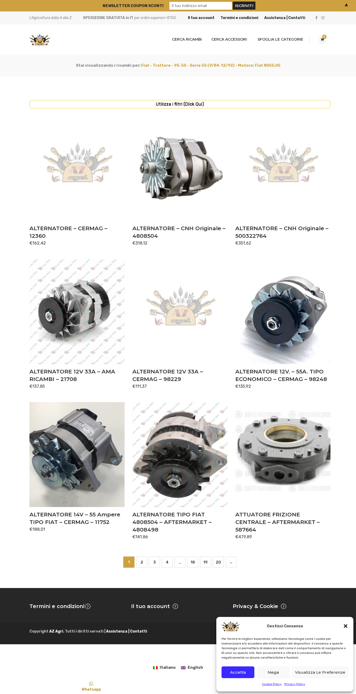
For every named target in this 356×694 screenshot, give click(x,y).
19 (205, 562)
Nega (273, 672)
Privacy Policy (294, 684)
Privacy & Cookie (255, 606)
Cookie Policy (272, 684)
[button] (345, 626)
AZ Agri (56, 631)
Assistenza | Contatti (284, 18)
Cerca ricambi (187, 39)
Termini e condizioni (239, 18)
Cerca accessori (229, 39)
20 (218, 562)
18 (193, 562)
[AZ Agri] (39, 39)
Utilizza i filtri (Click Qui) (180, 104)
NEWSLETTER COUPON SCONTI (133, 5)
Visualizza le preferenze (320, 672)
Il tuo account (201, 18)
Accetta (238, 672)
